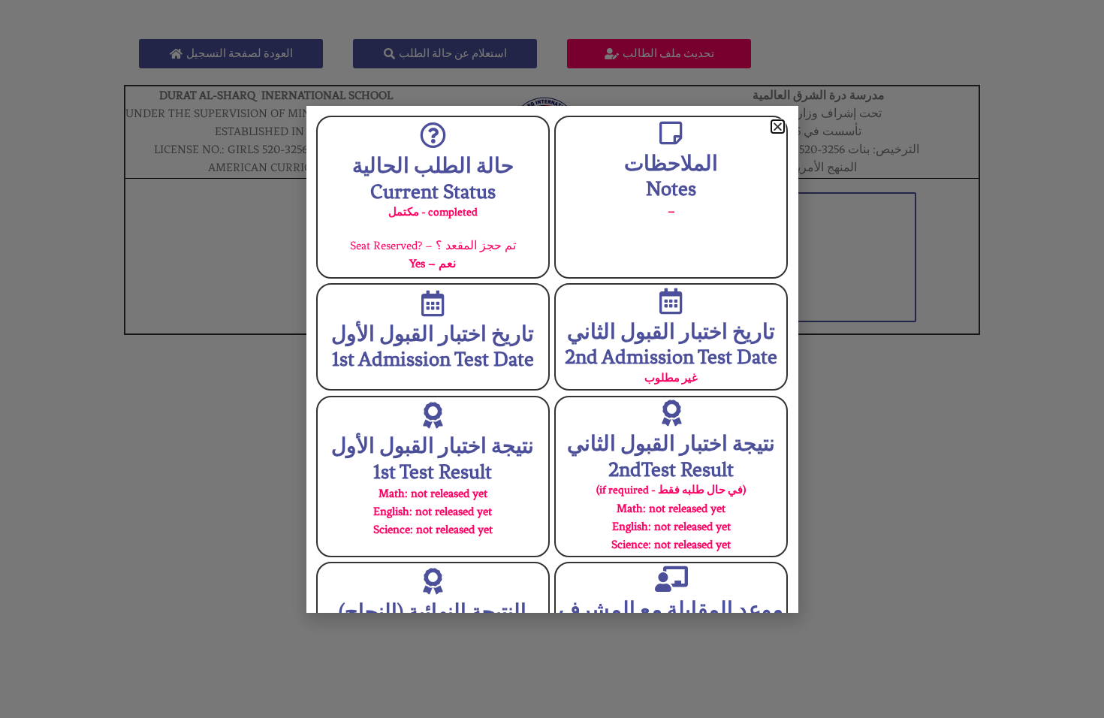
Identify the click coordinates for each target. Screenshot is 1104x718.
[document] (552, 359)
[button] (777, 126)
